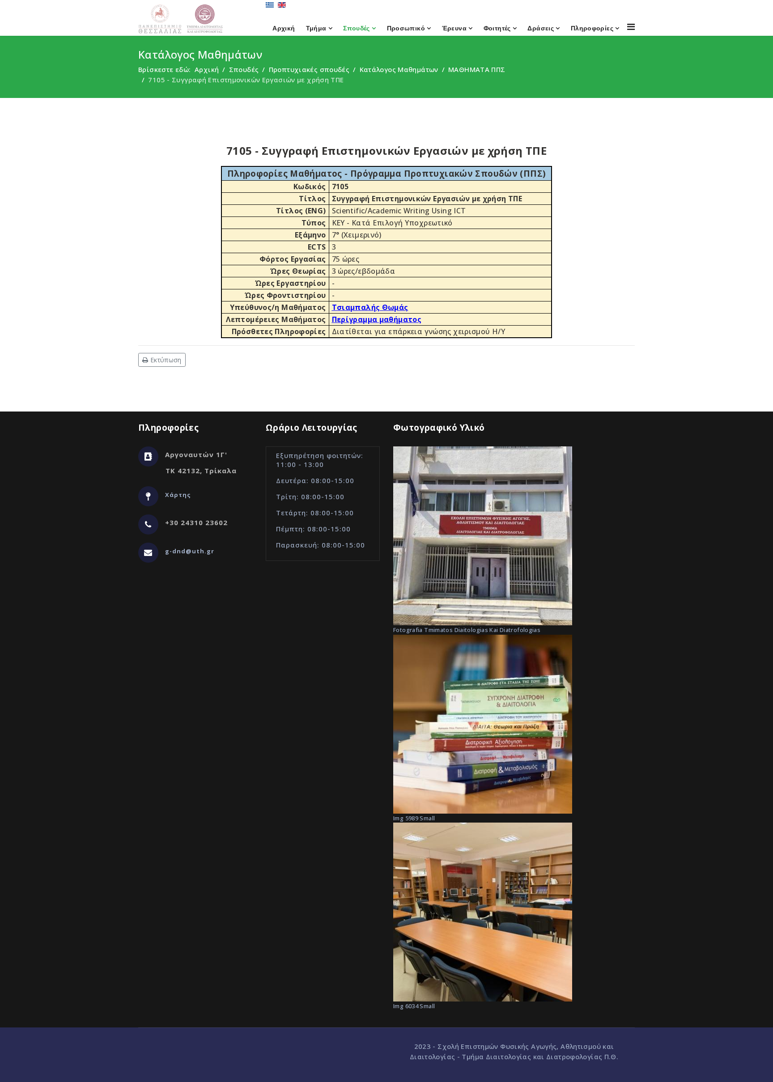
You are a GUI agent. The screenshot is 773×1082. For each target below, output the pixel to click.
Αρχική (283, 28)
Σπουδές (356, 28)
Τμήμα (316, 28)
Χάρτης (178, 495)
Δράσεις (540, 28)
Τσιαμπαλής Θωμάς (370, 307)
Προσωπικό (406, 28)
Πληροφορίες (592, 28)
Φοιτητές (497, 28)
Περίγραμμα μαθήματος (377, 319)
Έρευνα (454, 28)
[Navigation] (631, 26)
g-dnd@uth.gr (189, 551)
